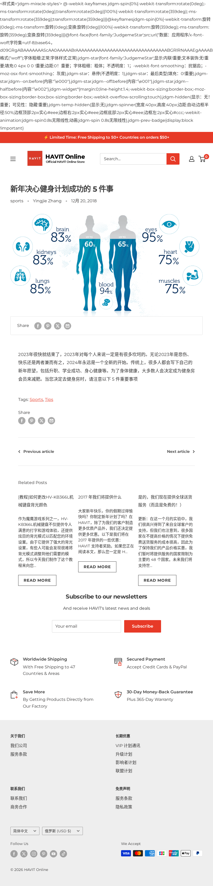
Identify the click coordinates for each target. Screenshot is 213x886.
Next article (178, 451)
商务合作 (18, 806)
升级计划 (124, 754)
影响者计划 (126, 762)
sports (16, 200)
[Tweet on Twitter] (57, 326)
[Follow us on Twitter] (24, 853)
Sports (36, 399)
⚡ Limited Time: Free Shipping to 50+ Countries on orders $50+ (106, 137)
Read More (37, 580)
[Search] (173, 159)
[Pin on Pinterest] (47, 326)
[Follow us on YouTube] (53, 853)
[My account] (191, 159)
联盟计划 (124, 770)
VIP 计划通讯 (128, 745)
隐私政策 (124, 806)
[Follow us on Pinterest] (43, 853)
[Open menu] (13, 159)
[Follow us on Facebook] (14, 853)
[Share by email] (67, 326)
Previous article (38, 451)
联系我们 (18, 798)
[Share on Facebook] (38, 326)
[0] (202, 159)
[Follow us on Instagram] (33, 853)
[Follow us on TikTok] (63, 853)
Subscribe (142, 626)
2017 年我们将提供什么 (100, 497)
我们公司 (18, 745)
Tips (49, 399)
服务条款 (18, 754)
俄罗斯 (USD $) (58, 831)
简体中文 (20, 831)
